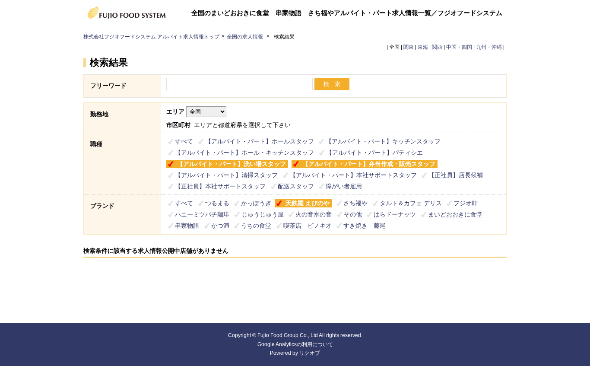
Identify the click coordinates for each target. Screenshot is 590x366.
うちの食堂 (256, 225)
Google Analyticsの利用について (295, 344)
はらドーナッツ (395, 214)
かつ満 (220, 225)
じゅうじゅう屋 (262, 214)
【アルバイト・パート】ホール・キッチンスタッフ (244, 152)
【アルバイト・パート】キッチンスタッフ (383, 141)
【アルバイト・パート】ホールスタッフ (259, 141)
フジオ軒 (466, 203)
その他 (353, 214)
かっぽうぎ (256, 203)
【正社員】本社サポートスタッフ (220, 186)
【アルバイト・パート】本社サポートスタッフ (353, 175)
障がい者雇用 (344, 186)
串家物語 (187, 225)
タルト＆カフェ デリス (411, 203)
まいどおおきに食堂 (455, 214)
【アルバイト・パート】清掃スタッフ (226, 175)
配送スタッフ (296, 186)
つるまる (217, 203)
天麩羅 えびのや (307, 203)
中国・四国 (459, 47)
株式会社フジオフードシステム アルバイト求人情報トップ (151, 37)
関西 (437, 47)
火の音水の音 (313, 214)
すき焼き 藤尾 (364, 225)
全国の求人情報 (245, 37)
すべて (184, 141)
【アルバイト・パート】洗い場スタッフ (231, 163)
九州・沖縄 (489, 47)
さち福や (355, 203)
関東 (408, 47)
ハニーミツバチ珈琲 (202, 214)
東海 (423, 47)
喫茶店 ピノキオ (307, 225)
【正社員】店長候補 (455, 175)
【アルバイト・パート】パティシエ (374, 152)
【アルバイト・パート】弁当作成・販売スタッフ (368, 163)
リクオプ (309, 353)
